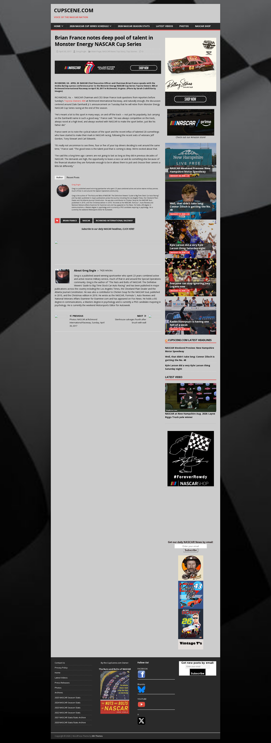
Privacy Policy (61, 667)
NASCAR (86, 220)
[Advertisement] (190, 517)
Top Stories (131, 51)
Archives (59, 692)
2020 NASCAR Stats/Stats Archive (70, 722)
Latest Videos (164, 26)
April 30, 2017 (65, 51)
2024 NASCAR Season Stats (67, 702)
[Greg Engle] (63, 195)
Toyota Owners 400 (75, 100)
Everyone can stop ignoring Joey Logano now (190, 285)
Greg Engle (81, 51)
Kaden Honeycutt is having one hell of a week (189, 323)
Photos (184, 26)
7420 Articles (106, 270)
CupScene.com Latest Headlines (190, 340)
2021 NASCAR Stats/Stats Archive (70, 717)
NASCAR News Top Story (113, 51)
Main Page (96, 51)
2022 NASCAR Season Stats (67, 712)
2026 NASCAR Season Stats (134, 26)
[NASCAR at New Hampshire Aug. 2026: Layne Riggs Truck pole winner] (190, 397)
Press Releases (62, 682)
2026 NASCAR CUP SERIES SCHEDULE (89, 26)
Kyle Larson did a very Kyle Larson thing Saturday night (187, 246)
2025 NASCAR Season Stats (67, 697)
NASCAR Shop (203, 26)
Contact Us (60, 662)
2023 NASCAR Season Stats (67, 707)
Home (57, 26)
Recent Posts (73, 177)
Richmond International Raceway (114, 220)
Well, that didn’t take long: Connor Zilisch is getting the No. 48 (190, 207)
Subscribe (191, 550)
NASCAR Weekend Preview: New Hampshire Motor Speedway (190, 170)
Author (59, 177)
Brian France (70, 220)
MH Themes (97, 736)
